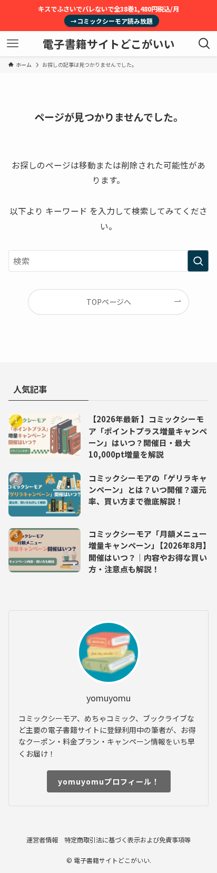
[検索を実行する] (198, 261)
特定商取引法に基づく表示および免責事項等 (127, 840)
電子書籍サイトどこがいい (109, 43)
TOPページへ (108, 301)
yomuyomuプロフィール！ (109, 781)
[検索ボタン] (204, 43)
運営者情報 (42, 840)
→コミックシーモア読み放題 (112, 20)
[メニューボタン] (12, 43)
